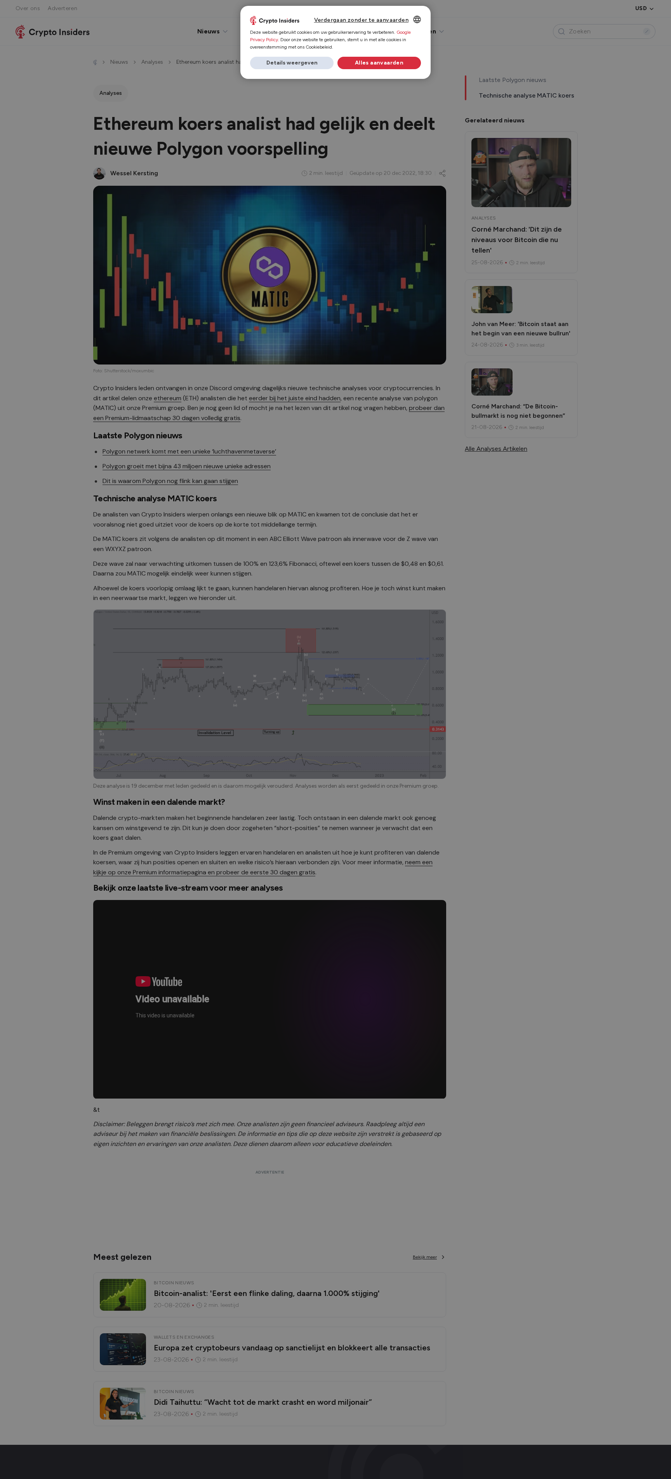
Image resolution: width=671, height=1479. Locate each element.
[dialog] (335, 42)
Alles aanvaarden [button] (379, 62)
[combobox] (417, 19)
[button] (292, 63)
